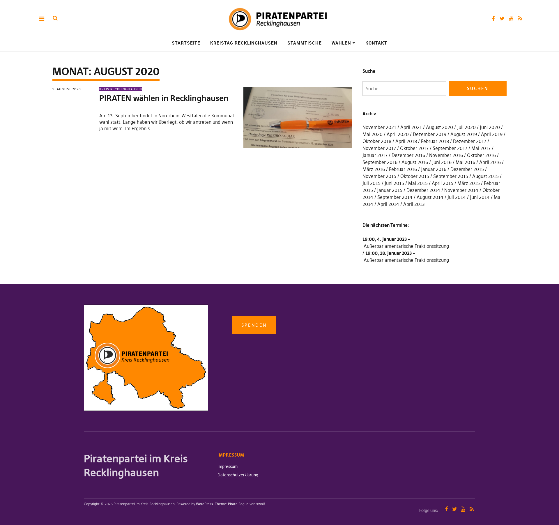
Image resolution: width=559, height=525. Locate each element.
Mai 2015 (418, 183)
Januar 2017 (375, 155)
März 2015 (468, 183)
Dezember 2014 (423, 190)
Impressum (227, 466)
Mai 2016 (465, 162)
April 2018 (406, 141)
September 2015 (450, 176)
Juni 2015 (394, 183)
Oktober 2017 (414, 148)
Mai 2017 (481, 148)
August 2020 (439, 127)
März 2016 (373, 169)
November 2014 (461, 190)
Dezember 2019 (429, 134)
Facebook (493, 18)
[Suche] (55, 18)
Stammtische (304, 43)
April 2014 (388, 204)
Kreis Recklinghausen (120, 89)
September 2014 (395, 197)
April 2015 (442, 183)
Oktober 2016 (481, 155)
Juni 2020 (490, 127)
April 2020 (398, 134)
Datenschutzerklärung (237, 475)
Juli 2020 (466, 127)
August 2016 (414, 162)
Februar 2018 (435, 141)
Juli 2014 (456, 197)
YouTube (511, 18)
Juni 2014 (480, 197)
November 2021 (379, 127)
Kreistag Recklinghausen (243, 43)
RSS (520, 18)
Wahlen (341, 43)
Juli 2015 (371, 183)
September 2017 (450, 148)
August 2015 (485, 176)
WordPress (204, 504)
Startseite (186, 43)
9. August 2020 (66, 89)
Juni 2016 (442, 162)
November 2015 (379, 176)
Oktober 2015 (414, 176)
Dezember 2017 (469, 141)
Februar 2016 (403, 169)
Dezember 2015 (467, 169)
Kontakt (376, 43)
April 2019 (492, 134)
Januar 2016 (433, 169)
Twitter (502, 18)
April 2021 (411, 127)
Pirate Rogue (238, 504)
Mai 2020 (372, 134)
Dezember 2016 (408, 155)
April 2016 (490, 162)
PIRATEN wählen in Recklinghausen (164, 98)
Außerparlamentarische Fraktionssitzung (406, 246)
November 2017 (379, 148)
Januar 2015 (389, 190)
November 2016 (446, 155)
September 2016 (379, 162)
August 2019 (463, 134)
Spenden (254, 325)
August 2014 (430, 197)
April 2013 (414, 204)
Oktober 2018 (376, 141)
